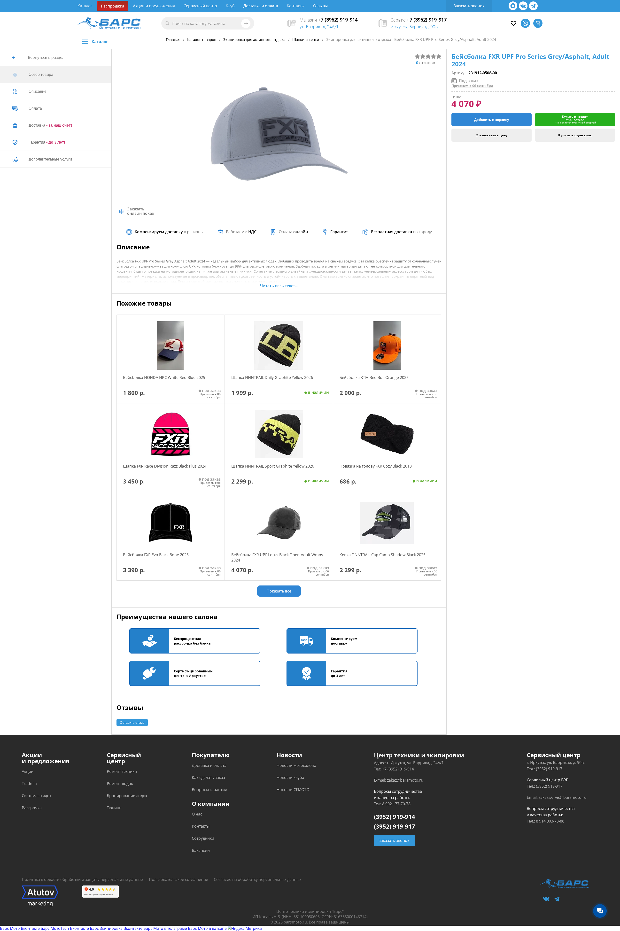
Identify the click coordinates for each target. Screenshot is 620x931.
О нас (197, 814)
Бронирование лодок (127, 795)
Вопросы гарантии (209, 789)
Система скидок (36, 795)
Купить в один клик (575, 135)
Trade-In (29, 783)
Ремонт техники (122, 771)
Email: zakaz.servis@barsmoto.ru (557, 797)
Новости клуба (290, 777)
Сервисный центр (200, 5)
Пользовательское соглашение (178, 879)
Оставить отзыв (132, 722)
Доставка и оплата (260, 5)
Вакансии (201, 850)
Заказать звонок (469, 5)
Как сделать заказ (208, 777)
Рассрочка (32, 807)
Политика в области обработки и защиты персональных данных (82, 879)
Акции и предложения (154, 5)
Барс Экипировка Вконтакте (116, 928)
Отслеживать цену (492, 135)
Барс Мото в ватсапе (207, 928)
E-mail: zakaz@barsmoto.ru (398, 780)
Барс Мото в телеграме (165, 928)
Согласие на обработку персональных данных (257, 879)
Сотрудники (203, 838)
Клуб (230, 5)
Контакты (295, 5)
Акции (27, 771)
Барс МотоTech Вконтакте (65, 928)
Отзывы (320, 5)
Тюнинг (114, 807)
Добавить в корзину (491, 120)
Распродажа (112, 6)
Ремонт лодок (120, 783)
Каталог (85, 5)
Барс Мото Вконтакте (20, 928)
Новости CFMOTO (293, 789)
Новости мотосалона (296, 765)
